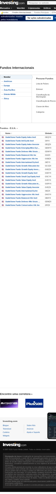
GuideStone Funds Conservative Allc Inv (22, 205)
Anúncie (30, 429)
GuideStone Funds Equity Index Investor (22, 144)
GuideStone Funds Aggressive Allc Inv (21, 159)
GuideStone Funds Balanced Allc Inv (20, 155)
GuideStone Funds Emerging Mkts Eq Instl (22, 148)
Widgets (6, 436)
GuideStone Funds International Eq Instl (22, 162)
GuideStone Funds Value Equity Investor (22, 187)
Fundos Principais (41, 12)
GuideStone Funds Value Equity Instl (20, 180)
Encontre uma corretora (15, 394)
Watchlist (21, 8)
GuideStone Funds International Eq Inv (21, 191)
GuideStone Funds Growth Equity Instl (21, 173)
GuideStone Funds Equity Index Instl (20, 137)
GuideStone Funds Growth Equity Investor (22, 169)
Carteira (6, 432)
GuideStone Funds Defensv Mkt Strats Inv (22, 202)
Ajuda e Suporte (33, 432)
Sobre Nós (31, 425)
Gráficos (47, 8)
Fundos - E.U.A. (8, 128)
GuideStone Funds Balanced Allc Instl (21, 198)
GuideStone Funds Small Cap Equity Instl (22, 177)
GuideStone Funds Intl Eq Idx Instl (19, 141)
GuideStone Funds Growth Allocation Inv (22, 166)
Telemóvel (7, 429)
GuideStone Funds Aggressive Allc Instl (22, 194)
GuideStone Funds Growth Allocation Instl (22, 184)
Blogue (6, 425)
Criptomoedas (34, 8)
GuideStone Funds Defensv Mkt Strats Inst (22, 152)
